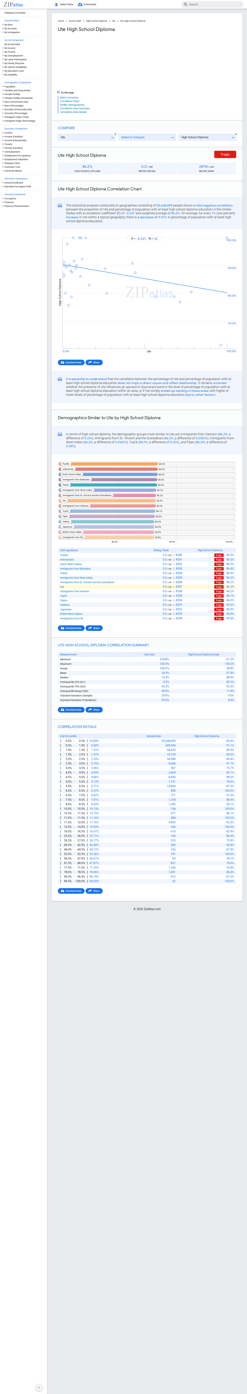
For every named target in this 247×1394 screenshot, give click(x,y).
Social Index (75, 21)
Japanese (65, 609)
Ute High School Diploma (132, 21)
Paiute (63, 573)
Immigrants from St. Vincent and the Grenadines (87, 582)
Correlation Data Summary (75, 108)
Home (61, 21)
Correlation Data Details (73, 112)
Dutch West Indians (71, 564)
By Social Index (12, 44)
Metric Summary (69, 97)
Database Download (15, 12)
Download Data (73, 362)
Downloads (90, 4)
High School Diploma (96, 21)
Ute (113, 21)
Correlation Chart (69, 101)
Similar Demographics (72, 104)
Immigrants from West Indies (76, 577)
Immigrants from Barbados (75, 568)
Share (96, 362)
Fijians (63, 600)
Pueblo (64, 555)
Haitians (65, 604)
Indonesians (67, 559)
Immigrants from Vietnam (74, 591)
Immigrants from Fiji (71, 618)
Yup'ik (63, 595)
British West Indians (71, 613)
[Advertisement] (102, 61)
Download (228, 232)
